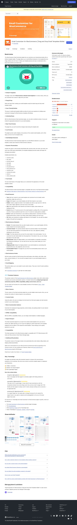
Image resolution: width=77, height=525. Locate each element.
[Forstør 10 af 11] (47, 443)
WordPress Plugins (13, 407)
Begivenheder (49, 506)
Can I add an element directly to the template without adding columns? (20, 459)
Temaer (20, 506)
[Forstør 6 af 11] (32, 427)
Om (5, 504)
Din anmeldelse (55, 115)
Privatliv (6, 510)
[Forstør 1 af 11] (17, 418)
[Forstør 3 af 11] (17, 444)
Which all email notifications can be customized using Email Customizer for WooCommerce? (15, 455)
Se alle (70, 115)
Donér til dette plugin (56, 142)
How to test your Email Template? (12, 475)
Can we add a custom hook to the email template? (16, 463)
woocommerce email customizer (66, 87)
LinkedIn (24, 409)
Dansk (17, 517)
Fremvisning (21, 504)
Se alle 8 (70, 77)
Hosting (6, 508)
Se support (54, 58)
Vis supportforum (55, 130)
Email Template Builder (26, 352)
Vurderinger (14, 48)
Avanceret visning (56, 93)
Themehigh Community (12, 270)
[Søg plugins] (17, 13)
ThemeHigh (15, 43)
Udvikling (30, 48)
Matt (61, 506)
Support (70, 48)
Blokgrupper (21, 510)
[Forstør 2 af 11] (17, 438)
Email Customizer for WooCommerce (25, 278)
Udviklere (34, 508)
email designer (69, 82)
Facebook (19, 409)
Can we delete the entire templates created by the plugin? (18, 471)
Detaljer (7, 48)
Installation (22, 48)
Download (69, 42)
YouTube (32, 409)
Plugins (20, 508)
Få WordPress (72, 2)
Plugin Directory (8, 6)
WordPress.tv (35, 510)
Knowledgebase (12, 406)
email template (69, 85)
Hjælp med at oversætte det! (47, 9)
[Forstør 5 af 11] (32, 418)
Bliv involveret (49, 504)
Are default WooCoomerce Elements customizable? (16, 467)
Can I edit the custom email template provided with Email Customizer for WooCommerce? (24, 478)
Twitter (27, 409)
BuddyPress (63, 510)
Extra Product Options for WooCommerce (34, 191)
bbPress (62, 508)
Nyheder (6, 506)
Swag (47, 510)
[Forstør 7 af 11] (32, 437)
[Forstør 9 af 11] (47, 427)
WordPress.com (63, 504)
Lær (33, 504)
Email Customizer (69, 80)
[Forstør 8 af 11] (47, 418)
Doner (47, 508)
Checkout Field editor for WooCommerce (16, 191)
